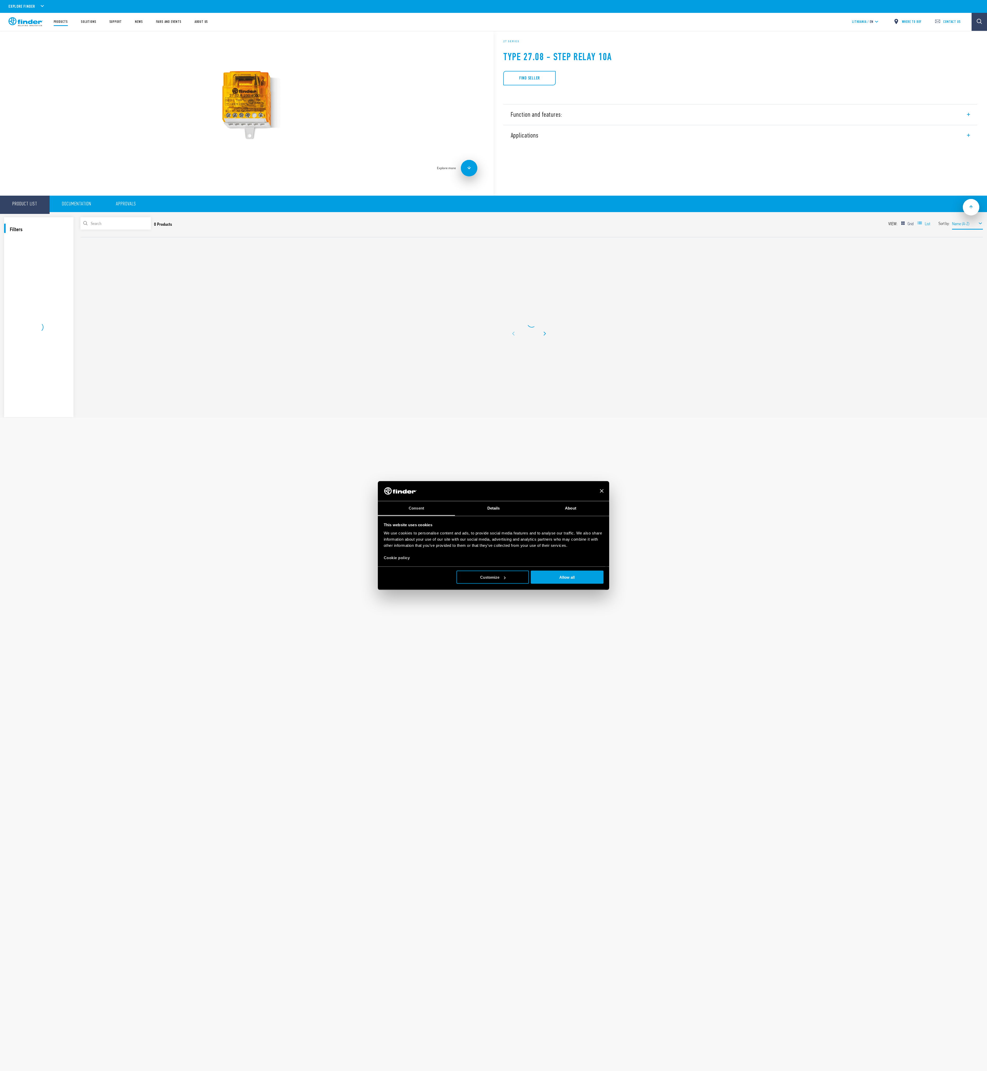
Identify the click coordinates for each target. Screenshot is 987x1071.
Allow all (567, 577)
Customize (489, 577)
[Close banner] (602, 491)
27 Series (511, 41)
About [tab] (570, 508)
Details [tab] (493, 508)
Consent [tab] (416, 508)
